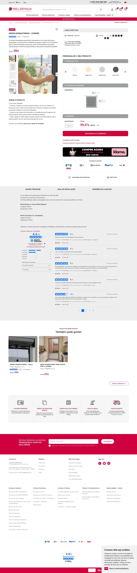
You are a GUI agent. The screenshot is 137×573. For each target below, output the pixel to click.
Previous (66, 72)
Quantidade (69, 121)
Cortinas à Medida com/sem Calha (68, 492)
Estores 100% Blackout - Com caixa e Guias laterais (19, 502)
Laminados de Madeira (114, 498)
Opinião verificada (112, 233)
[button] (101, 9)
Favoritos (41, 469)
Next (57, 74)
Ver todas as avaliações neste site (36, 246)
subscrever (108, 441)
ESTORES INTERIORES (21, 22)
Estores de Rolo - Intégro (16, 498)
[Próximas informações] (93, 310)
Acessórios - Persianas (40, 501)
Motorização (37, 505)
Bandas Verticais (14, 510)
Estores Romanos (14, 513)
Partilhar (113, 177)
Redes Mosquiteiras (34, 22)
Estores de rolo (111, 492)
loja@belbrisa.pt (27, 472)
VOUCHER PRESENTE (113, 501)
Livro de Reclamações (75, 479)
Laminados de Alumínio (114, 495)
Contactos (42, 466)
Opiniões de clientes (102, 189)
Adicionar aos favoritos (81, 177)
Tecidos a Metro (63, 498)
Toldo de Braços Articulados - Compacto (91, 498)
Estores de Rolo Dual (15, 507)
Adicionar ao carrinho (95, 134)
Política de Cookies (74, 476)
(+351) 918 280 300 (98, 2)
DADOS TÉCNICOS (32, 189)
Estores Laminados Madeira (17, 523)
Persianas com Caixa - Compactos (43, 498)
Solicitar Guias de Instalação (30, 231)
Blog (24, 2)
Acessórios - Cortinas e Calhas (67, 507)
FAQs (40, 472)
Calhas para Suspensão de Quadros (66, 502)
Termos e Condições (74, 463)
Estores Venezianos (15, 516)
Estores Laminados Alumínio (17, 520)
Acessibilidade (72, 472)
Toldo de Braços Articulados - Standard (91, 492)
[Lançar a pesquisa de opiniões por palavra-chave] (49, 270)
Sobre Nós (42, 463)
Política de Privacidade (76, 445)
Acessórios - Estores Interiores (18, 529)
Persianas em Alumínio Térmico (42, 495)
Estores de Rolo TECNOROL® (18, 492)
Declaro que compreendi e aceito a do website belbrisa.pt (73, 445)
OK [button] (106, 568)
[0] (116, 9)
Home (10, 22)
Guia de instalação (66, 189)
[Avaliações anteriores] (79, 310)
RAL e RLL (71, 469)
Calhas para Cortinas (64, 495)
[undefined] (44, 243)
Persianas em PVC (38, 492)
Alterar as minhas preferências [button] (118, 568)
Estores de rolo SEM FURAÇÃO (18, 495)
